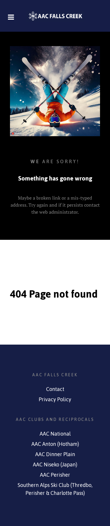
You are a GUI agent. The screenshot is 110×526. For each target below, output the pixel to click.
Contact (55, 389)
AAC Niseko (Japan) (55, 465)
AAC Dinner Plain (55, 454)
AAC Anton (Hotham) (55, 444)
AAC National (55, 434)
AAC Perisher (55, 475)
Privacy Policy (55, 399)
